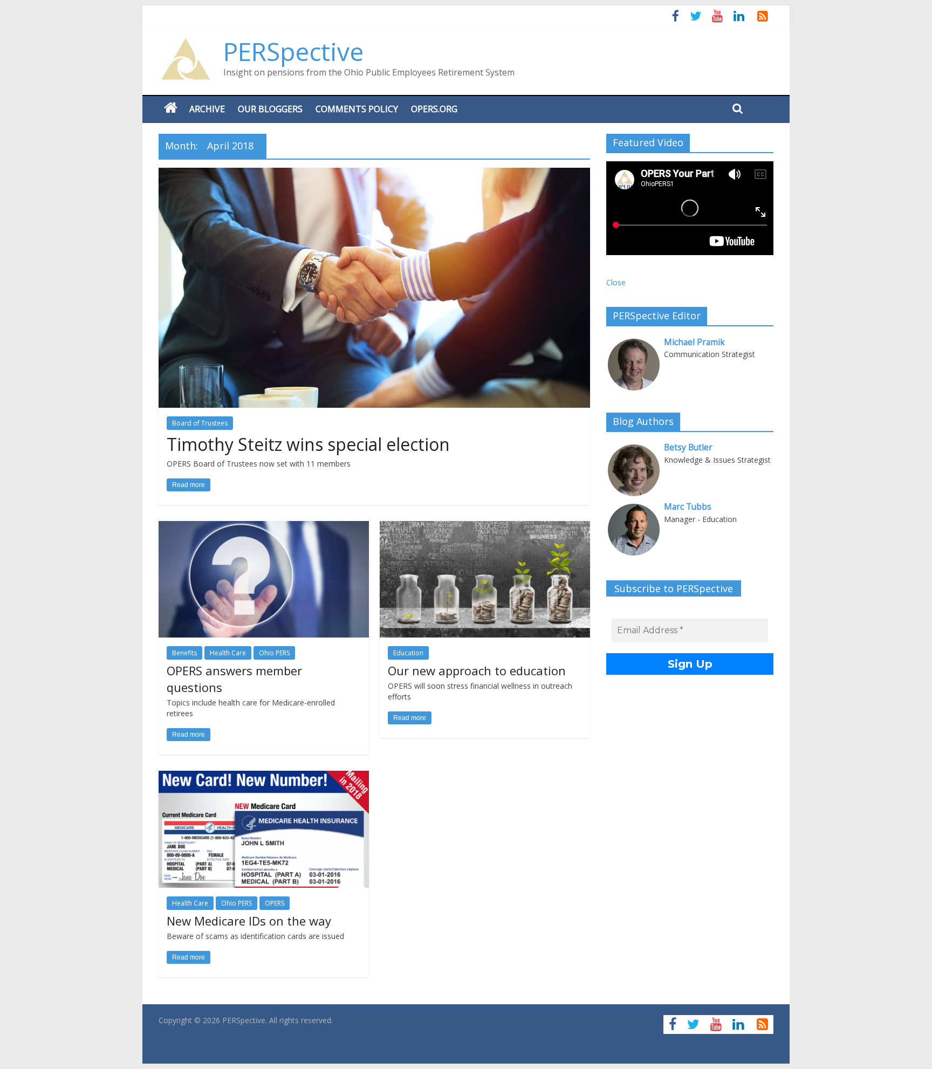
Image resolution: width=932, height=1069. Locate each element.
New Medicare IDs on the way (249, 921)
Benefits (184, 652)
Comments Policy (357, 109)
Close (616, 282)
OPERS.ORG (434, 109)
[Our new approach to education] (485, 527)
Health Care (228, 652)
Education (408, 652)
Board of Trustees (200, 423)
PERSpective (293, 51)
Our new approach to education (477, 670)
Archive (207, 109)
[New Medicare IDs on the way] (264, 777)
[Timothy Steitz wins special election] (374, 174)
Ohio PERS (274, 652)
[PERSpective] (186, 43)
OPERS (274, 903)
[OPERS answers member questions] (264, 527)
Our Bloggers (270, 109)
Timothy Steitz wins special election (308, 444)
